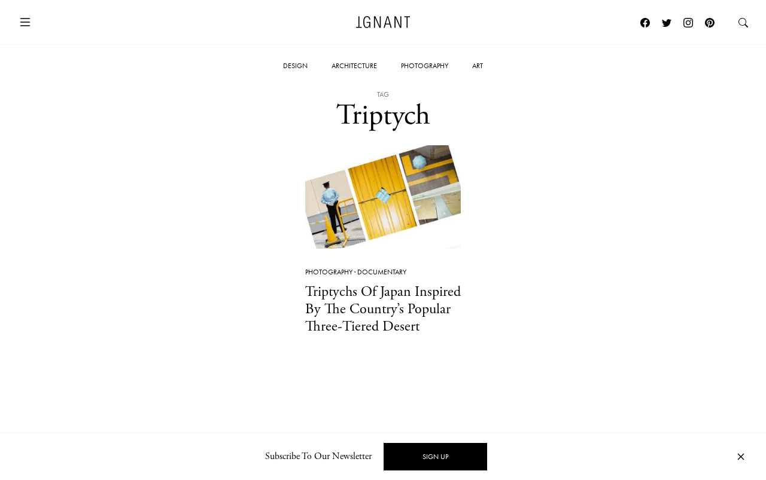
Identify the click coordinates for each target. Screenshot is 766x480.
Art (477, 66)
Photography (424, 66)
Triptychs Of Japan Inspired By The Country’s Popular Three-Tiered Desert (383, 309)
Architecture (354, 66)
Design (295, 66)
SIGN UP (435, 456)
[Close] (741, 457)
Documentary (381, 272)
